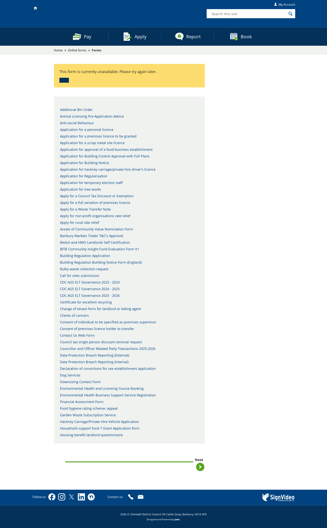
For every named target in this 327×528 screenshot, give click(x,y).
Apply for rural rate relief (79, 222)
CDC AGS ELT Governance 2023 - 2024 (90, 282)
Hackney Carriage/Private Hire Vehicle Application (99, 421)
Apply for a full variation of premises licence (95, 202)
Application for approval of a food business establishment (106, 149)
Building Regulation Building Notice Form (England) (101, 262)
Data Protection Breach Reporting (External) (94, 355)
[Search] (290, 13)
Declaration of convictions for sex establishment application (108, 368)
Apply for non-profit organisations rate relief (95, 216)
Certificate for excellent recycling (86, 302)
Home (58, 50)
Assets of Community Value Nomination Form (96, 229)
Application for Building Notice (84, 162)
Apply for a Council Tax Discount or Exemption (97, 196)
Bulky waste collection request (84, 269)
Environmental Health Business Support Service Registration (108, 395)
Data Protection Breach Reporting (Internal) (94, 362)
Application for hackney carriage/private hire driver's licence (108, 169)
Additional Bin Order (76, 109)
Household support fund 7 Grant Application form (99, 428)
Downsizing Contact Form (80, 382)
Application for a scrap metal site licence (92, 143)
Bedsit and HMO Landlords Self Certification (95, 242)
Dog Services (70, 375)
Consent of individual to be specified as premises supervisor (108, 322)
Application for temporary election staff (91, 182)
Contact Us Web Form (77, 335)
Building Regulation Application (85, 255)
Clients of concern (74, 315)
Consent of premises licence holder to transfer (97, 328)
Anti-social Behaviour (77, 123)
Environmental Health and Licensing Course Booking (102, 388)
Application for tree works (80, 189)
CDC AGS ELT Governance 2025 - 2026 (90, 295)
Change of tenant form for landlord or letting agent (100, 308)
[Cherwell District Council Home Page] (68, 12)
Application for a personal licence (86, 129)
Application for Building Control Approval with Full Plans (104, 156)
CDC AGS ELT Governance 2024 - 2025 (90, 289)
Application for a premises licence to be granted (98, 136)
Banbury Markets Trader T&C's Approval (91, 235)
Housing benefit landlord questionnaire (91, 435)
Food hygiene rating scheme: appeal (89, 408)
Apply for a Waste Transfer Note (85, 209)
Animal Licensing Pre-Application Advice (92, 116)
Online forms (77, 50)
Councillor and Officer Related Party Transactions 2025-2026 (107, 348)
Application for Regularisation (83, 176)
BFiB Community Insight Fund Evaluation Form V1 (99, 249)
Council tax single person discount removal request (101, 342)
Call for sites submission (79, 275)
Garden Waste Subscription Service (88, 415)
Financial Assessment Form (82, 401)
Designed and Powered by (163, 519)
